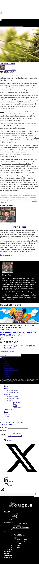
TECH (6, 532)
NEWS (14, 516)
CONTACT (8, 557)
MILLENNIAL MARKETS (20, 528)
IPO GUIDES (16, 534)
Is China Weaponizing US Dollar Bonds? (18, 333)
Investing (7, 394)
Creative (7, 366)
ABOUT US (8, 551)
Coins (14, 404)
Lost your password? (15, 436)
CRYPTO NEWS (22, 540)
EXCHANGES (21, 541)
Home (6, 386)
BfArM (2, 112)
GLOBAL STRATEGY (19, 524)
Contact (7, 376)
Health (6, 388)
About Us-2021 (9, 409)
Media (6, 363)
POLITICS (15, 518)
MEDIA (6, 553)
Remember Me (16, 433)
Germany (34, 83)
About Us (7, 361)
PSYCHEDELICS (17, 526)
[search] (22, 420)
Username (3, 427)
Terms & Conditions (11, 370)
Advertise (7, 372)
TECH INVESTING (18, 536)
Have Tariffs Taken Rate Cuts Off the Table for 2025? (18, 327)
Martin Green (10, 70)
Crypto (11, 400)
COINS (19, 543)
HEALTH (7, 512)
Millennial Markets (14, 398)
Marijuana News (13, 390)
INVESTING (8, 522)
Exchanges (16, 402)
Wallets (15, 406)
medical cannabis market (14, 160)
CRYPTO (15, 538)
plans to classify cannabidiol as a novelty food (16, 164)
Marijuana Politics (7, 64)
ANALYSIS (15, 514)
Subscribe (7, 374)
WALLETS (20, 545)
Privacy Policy (9, 368)
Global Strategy (6, 329)
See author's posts (6, 255)
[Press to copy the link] (36, 495)
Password (3, 430)
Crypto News (17, 407)
